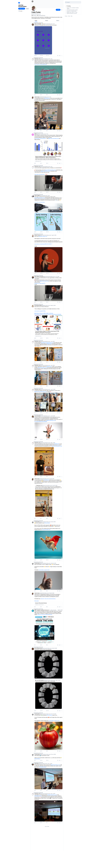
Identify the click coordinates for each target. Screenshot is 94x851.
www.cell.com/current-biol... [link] (39, 174)
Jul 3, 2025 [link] (52, 365)
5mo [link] (47, 133)
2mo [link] (54, 23)
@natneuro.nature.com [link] (43, 236)
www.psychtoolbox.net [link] (46, 529)
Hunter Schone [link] (37, 235)
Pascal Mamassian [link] (38, 648)
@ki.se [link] (45, 313)
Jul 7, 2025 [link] (57, 276)
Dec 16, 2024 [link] (53, 713)
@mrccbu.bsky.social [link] (53, 610)
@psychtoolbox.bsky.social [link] (45, 521)
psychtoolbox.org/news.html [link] (44, 569)
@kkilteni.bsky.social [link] (46, 305)
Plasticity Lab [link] (37, 58)
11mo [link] (49, 195)
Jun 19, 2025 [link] (52, 415)
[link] (34, 15)
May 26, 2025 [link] (53, 305)
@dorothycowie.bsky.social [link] (54, 138)
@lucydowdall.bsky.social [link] (45, 415)
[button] (32, 1)
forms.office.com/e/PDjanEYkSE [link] (40, 64)
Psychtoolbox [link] (37, 521)
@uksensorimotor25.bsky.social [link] (40, 391)
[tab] (36, 20)
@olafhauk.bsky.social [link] (42, 763)
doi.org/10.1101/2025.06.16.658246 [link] (40, 421)
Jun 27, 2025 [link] (52, 389)
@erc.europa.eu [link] (50, 313)
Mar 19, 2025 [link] (51, 593)
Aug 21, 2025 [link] (53, 235)
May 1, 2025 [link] (52, 442)
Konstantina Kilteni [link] (38, 305)
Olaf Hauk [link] (36, 763)
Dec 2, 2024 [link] (49, 763)
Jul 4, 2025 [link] (52, 341)
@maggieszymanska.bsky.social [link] (47, 342)
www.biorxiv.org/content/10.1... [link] (40, 283)
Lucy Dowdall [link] (37, 415)
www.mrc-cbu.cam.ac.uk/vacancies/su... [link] (48, 598)
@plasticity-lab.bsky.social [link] (45, 58)
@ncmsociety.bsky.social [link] (57, 446)
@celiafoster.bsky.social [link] (42, 367)
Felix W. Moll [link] (37, 195)
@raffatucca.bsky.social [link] (41, 133)
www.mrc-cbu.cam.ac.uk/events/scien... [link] (45, 614)
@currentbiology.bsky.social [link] (50, 169)
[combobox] (21, 11)
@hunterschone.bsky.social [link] (46, 235)
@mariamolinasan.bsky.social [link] (49, 276)
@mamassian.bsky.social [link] (47, 648)
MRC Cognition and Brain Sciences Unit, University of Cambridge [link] (42, 610)
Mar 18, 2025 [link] (60, 610)
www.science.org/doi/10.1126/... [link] (40, 311)
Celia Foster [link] (36, 478)
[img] (47, 4)
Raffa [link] (35, 133)
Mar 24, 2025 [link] (53, 563)
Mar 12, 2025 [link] (54, 648)
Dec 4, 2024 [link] (53, 754)
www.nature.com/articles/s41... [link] (40, 138)
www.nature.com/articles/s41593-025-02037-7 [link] (43, 244)
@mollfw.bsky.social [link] (43, 195)
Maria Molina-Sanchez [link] (39, 276)
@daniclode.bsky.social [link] (45, 171)
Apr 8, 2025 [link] (53, 521)
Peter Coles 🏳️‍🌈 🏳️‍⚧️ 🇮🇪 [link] (38, 23)
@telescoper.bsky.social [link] (47, 23)
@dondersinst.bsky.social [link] (39, 313)
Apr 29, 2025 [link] (51, 478)
